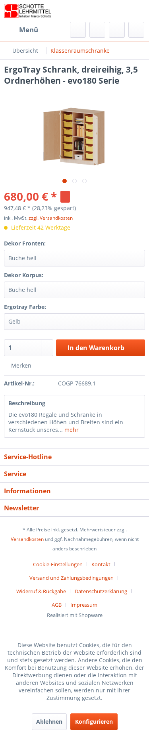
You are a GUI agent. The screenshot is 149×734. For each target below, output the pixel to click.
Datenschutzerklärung (101, 591)
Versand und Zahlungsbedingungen (71, 577)
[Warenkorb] (136, 30)
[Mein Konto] (117, 30)
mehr (71, 429)
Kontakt (100, 564)
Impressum (83, 604)
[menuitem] (21, 30)
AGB (57, 604)
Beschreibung (26, 403)
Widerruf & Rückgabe (41, 591)
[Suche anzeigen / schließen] (78, 30)
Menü (28, 29)
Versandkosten (27, 539)
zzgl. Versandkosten (51, 218)
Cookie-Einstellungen (58, 564)
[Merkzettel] (97, 30)
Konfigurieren (94, 721)
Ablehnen (49, 721)
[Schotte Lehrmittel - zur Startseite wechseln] (27, 11)
